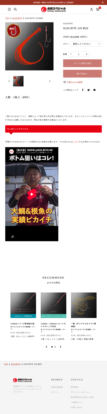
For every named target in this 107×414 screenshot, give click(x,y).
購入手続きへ (82, 74)
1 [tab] (52, 347)
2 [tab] (55, 347)
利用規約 (74, 387)
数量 (65, 54)
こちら (76, 142)
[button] (18, 81)
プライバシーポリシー (80, 392)
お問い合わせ (76, 407)
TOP (7, 18)
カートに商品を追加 (82, 63)
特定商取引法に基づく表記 (82, 397)
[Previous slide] (9, 81)
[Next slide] (49, 81)
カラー (66, 43)
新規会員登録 (57, 387)
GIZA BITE (17, 18)
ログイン (55, 392)
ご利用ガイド (76, 402)
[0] (97, 9)
